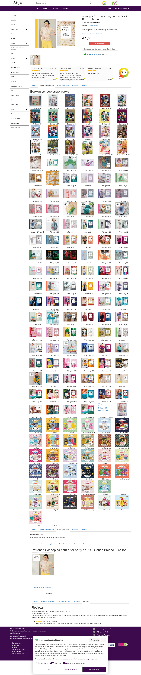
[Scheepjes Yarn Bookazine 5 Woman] (122, 100)
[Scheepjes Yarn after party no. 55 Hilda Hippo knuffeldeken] (122, 255)
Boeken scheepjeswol (47, 85)
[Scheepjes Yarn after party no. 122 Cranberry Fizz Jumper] (104, 347)
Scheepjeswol (15, 123)
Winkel (44, 8)
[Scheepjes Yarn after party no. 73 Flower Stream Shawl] (52, 301)
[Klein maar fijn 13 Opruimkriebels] (70, 455)
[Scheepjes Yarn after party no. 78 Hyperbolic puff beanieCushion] (122, 301)
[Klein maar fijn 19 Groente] (52, 471)
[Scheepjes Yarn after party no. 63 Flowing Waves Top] (35, 286)
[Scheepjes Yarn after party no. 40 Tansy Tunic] (52, 239)
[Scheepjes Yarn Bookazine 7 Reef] (52, 116)
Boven (34, 85)
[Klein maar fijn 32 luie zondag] (87, 502)
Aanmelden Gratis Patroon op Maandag (23, 638)
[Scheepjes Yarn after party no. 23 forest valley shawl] (70, 208)
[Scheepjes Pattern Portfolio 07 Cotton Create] (35, 162)
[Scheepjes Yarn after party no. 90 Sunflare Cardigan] (87, 317)
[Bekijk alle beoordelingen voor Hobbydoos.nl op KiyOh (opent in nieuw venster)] (105, 3)
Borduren (14, 20)
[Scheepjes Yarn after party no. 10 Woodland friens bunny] (87, 178)
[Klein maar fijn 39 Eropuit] (104, 502)
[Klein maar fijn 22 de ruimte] (87, 471)
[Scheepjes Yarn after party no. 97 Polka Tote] (122, 317)
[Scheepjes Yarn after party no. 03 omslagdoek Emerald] (70, 162)
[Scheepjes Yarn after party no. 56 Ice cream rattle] (35, 270)
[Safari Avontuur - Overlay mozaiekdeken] (52, 178)
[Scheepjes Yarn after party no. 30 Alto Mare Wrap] (52, 224)
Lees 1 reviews (95, 23)
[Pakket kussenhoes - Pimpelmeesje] (35, 100)
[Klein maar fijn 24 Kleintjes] (35, 486)
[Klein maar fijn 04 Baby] (70, 425)
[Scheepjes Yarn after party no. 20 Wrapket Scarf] (35, 208)
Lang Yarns (14, 104)
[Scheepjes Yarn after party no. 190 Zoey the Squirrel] (35, 409)
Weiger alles (47, 669)
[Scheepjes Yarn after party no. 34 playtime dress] (104, 224)
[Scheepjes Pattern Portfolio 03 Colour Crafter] (70, 147)
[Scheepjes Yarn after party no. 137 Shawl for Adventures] (35, 378)
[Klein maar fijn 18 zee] (35, 471)
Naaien (13, 43)
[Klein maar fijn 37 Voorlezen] (104, 425)
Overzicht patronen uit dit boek (92, 34)
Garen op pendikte (122, 8)
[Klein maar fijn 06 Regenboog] (52, 440)
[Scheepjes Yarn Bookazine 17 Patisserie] (104, 131)
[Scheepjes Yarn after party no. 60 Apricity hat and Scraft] (104, 270)
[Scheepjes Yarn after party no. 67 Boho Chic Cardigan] (87, 286)
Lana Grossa (14, 100)
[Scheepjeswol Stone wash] (122, 409)
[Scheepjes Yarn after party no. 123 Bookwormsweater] (122, 347)
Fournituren (14, 29)
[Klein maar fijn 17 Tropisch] (122, 455)
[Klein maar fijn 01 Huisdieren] (35, 425)
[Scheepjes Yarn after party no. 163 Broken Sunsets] (122, 394)
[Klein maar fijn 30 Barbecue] (35, 502)
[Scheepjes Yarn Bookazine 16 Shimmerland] (87, 131)
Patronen (55, 8)
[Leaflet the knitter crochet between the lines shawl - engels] (52, 517)
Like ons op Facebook (104, 629)
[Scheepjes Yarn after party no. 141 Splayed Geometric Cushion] (52, 378)
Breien (13, 24)
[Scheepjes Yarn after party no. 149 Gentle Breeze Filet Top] (122, 378)
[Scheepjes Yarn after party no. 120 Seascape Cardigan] (87, 347)
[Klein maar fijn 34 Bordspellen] (52, 502)
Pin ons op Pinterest (103, 635)
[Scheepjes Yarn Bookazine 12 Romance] (122, 116)
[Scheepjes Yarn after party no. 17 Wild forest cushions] (87, 193)
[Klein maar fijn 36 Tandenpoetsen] (87, 425)
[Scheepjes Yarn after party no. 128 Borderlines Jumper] (70, 363)
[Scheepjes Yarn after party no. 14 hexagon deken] (52, 193)
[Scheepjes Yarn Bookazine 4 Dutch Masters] (104, 100)
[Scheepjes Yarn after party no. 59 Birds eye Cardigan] (87, 270)
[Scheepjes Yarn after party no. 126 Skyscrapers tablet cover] (52, 363)
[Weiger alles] (103, 640)
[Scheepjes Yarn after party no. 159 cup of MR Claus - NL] (70, 394)
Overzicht (95, 640)
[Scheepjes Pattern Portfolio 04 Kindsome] (87, 147)
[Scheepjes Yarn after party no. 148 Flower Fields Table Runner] (104, 378)
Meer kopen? (94, 26)
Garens (13, 58)
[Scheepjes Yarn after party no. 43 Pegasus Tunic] (87, 255)
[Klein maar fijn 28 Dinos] (104, 486)
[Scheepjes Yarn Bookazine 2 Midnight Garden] (70, 100)
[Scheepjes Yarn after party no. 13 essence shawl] (35, 193)
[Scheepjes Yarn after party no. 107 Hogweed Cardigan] (122, 332)
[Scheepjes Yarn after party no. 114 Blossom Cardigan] (52, 347)
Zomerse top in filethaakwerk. (42, 587)
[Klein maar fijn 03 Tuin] (52, 425)
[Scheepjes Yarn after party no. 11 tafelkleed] (104, 178)
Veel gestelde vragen (18, 649)
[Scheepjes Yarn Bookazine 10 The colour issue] (87, 116)
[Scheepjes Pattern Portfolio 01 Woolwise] (52, 147)
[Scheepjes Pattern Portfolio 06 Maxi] (122, 147)
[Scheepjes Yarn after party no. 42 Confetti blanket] (70, 239)
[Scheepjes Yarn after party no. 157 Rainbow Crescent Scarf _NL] (52, 394)
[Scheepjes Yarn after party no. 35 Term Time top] (122, 224)
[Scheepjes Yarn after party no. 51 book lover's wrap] (52, 255)
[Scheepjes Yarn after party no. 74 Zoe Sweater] (87, 301)
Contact (14, 647)
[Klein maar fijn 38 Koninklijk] (122, 425)
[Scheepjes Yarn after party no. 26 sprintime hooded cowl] (104, 208)
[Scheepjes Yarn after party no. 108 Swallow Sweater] (35, 347)
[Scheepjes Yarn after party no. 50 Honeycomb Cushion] (35, 255)
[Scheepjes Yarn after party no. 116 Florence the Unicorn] (70, 347)
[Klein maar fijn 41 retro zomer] (35, 517)
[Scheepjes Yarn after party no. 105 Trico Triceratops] (104, 332)
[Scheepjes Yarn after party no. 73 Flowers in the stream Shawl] (70, 301)
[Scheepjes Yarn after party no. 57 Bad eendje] (52, 270)
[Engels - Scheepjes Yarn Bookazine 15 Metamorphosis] (104, 409)
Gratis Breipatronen (18, 653)
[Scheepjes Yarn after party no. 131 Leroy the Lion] (87, 363)
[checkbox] (41, 663)
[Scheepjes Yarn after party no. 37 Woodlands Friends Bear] (35, 239)
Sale (109, 8)
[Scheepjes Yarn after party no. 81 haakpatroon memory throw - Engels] (35, 317)
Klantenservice (16, 643)
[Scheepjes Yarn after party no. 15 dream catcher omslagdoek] (70, 193)
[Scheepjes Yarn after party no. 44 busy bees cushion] (87, 239)
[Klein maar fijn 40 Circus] (122, 502)
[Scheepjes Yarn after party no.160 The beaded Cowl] (87, 394)
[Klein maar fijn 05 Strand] (35, 440)
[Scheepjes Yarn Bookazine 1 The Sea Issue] (52, 100)
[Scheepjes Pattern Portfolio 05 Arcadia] (104, 147)
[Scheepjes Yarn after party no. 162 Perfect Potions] (104, 394)
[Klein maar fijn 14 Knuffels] (87, 455)
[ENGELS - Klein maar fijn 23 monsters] (122, 471)
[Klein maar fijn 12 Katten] (52, 455)
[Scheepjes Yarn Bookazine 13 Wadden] (35, 131)
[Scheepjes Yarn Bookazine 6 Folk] (35, 116)
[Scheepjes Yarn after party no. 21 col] (52, 208)
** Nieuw (13, 15)
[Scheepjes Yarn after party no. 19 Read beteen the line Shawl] (122, 193)
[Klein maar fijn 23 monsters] (104, 471)
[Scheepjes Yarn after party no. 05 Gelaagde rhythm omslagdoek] (87, 162)
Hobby (13, 38)
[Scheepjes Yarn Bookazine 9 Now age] (35, 147)
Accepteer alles (94, 669)
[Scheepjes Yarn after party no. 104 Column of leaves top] (87, 332)
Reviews (84, 85)
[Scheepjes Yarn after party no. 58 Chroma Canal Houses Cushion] (70, 270)
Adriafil (13, 63)
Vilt (12, 53)
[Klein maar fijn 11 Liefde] (35, 455)
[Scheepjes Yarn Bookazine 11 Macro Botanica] (104, 116)
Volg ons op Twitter (103, 632)
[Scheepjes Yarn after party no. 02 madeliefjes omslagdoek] (52, 162)
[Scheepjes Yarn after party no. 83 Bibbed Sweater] (70, 317)
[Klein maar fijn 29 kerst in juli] (122, 486)
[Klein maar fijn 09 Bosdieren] (104, 440)
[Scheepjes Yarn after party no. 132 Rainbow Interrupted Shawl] (104, 363)
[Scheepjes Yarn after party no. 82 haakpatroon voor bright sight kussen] (52, 317)
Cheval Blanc (15, 72)
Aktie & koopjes (15, 128)
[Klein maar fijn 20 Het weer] (70, 471)
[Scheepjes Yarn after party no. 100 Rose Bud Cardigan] (35, 332)
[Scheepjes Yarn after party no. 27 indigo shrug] (122, 208)
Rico (12, 114)
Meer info (49, 594)
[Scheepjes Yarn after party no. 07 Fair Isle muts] (122, 162)
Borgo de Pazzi (15, 67)
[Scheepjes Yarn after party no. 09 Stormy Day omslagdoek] (70, 178)
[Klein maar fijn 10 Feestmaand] (122, 440)
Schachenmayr (15, 118)
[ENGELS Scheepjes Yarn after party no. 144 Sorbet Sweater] (70, 378)
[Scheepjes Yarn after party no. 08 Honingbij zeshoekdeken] (35, 178)
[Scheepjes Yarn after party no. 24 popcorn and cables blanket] (87, 208)
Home (36, 8)
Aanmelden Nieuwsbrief (18, 636)
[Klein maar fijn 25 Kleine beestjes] (52, 486)
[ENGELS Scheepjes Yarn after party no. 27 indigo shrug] (35, 224)
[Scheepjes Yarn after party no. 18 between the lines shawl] (104, 193)
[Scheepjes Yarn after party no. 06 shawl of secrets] (104, 162)
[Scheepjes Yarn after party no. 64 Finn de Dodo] (52, 286)
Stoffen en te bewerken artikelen (17, 48)
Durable (13, 81)
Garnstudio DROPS (16, 86)
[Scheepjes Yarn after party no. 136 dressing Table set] (122, 363)
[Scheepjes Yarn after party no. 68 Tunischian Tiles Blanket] (104, 286)
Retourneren (16, 645)
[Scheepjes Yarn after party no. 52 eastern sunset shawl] (70, 255)
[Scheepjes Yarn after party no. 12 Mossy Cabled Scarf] (122, 178)
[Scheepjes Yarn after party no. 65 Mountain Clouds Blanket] (70, 286)
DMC (12, 77)
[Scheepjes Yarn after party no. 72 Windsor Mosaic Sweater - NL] (35, 301)
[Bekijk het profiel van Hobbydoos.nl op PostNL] (110, 645)
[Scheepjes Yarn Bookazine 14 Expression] (52, 131)
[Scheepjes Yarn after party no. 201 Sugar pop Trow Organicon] (87, 409)
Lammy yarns (15, 95)
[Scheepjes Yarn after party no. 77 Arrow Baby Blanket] (104, 301)
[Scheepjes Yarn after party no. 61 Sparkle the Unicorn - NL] (122, 270)
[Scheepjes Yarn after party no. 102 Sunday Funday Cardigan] (52, 332)
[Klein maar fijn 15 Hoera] (104, 455)
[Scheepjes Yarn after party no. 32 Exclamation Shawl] (87, 224)
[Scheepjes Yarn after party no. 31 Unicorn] (70, 224)
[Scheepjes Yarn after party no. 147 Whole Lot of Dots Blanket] (87, 378)
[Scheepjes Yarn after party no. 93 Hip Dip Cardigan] (104, 317)
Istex (12, 90)
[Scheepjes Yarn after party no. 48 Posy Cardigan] (122, 239)
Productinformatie (63, 85)
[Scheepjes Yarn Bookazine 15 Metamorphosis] (70, 131)
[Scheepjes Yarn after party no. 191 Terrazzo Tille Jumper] (52, 409)
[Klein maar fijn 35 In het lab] (70, 502)
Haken (13, 34)
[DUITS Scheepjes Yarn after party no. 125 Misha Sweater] (35, 363)
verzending (93, 54)
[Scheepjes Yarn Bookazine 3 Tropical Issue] (87, 100)
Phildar (13, 109)
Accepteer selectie (71, 669)
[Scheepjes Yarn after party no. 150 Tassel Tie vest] (35, 394)
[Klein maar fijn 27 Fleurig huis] (87, 486)
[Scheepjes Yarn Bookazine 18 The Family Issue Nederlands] (122, 131)
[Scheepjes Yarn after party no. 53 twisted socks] (104, 255)
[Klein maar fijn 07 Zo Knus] (70, 440)
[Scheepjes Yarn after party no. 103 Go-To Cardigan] (70, 332)
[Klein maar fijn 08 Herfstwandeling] (87, 440)
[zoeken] (90, 3)
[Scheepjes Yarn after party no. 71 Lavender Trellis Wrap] (122, 286)
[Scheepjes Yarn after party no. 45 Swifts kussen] (104, 239)
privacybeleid (92, 659)
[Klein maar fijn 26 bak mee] (70, 486)
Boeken (65, 8)
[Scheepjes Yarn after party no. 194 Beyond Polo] (70, 409)
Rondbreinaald (16, 651)
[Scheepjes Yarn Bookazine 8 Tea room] (70, 116)
